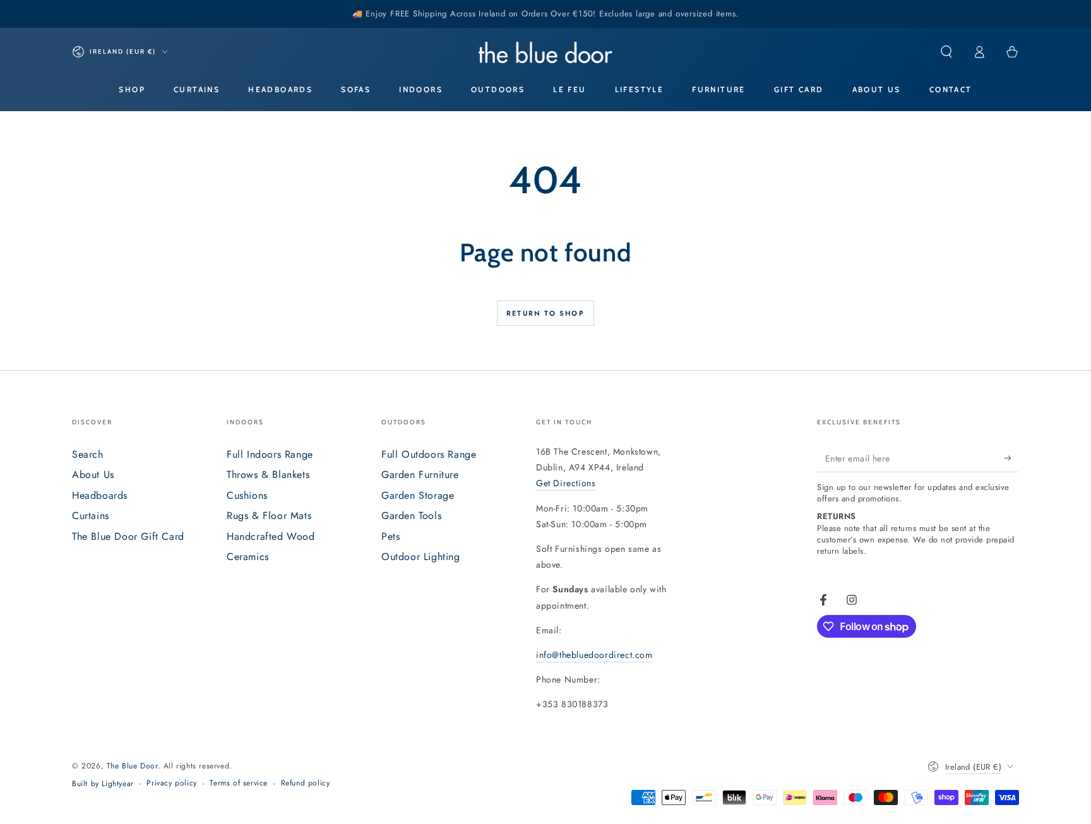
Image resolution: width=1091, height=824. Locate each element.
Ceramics (248, 556)
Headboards (100, 495)
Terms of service (239, 783)
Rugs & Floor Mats (269, 515)
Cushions (247, 495)
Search (88, 454)
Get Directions (565, 483)
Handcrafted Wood (271, 536)
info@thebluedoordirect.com (594, 654)
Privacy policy (171, 783)
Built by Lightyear (103, 784)
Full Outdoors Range (428, 454)
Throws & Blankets (268, 474)
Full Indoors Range (270, 454)
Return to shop (545, 313)
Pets (390, 536)
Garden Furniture (420, 474)
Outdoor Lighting (420, 556)
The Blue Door (132, 766)
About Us (93, 474)
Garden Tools (411, 515)
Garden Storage (417, 495)
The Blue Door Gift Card (128, 536)
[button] (946, 52)
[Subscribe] (1012, 458)
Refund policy (305, 783)
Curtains (90, 515)
